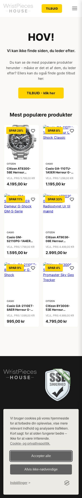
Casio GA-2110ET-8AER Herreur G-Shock (20, 309)
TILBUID (52, 8)
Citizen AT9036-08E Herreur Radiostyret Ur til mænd (58, 242)
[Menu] (74, 8)
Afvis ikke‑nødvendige (41, 469)
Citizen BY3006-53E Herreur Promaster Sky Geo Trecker (59, 311)
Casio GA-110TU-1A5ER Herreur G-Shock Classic (58, 172)
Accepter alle (41, 456)
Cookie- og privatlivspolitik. (30, 443)
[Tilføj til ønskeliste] (33, 131)
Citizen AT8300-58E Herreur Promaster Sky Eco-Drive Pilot (21, 174)
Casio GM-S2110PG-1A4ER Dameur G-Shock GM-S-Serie (19, 242)
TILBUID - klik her (41, 93)
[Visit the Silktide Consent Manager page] (67, 483)
